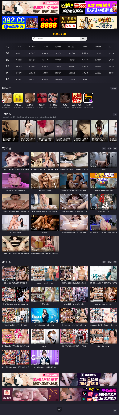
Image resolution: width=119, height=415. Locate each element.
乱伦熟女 (98, 60)
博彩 (7, 46)
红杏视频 (72, 79)
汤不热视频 (58, 79)
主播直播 (98, 53)
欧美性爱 (58, 60)
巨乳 (109, 148)
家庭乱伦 (32, 73)
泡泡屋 (85, 79)
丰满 (104, 262)
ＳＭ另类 (111, 53)
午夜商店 (32, 79)
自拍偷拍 (32, 53)
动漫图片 (58, 66)
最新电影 (6, 261)
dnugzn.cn (59, 34)
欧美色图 (45, 66)
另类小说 (85, 73)
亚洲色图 (32, 66)
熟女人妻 (72, 53)
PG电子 (18, 47)
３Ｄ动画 (58, 53)
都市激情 (19, 73)
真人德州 (32, 47)
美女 (104, 148)
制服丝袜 (72, 60)
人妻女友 (45, 73)
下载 (115, 114)
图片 (7, 66)
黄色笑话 (98, 73)
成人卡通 (45, 60)
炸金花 (85, 47)
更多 (115, 148)
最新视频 (6, 148)
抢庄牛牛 (111, 47)
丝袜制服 (85, 53)
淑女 (109, 262)
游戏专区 (58, 47)
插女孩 (18, 79)
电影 (7, 59)
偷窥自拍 (19, 66)
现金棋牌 (98, 47)
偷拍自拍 (32, 60)
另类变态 (111, 60)
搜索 (83, 39)
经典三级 (85, 60)
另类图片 (111, 66)
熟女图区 (98, 66)
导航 (7, 79)
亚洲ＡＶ (19, 53)
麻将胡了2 (71, 47)
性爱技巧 (111, 73)
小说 (7, 73)
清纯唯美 (85, 66)
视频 (7, 53)
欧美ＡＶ (45, 53)
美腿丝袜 (72, 66)
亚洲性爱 (19, 60)
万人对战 (45, 47)
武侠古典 (58, 73)
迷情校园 (72, 73)
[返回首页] (115, 411)
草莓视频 (45, 79)
